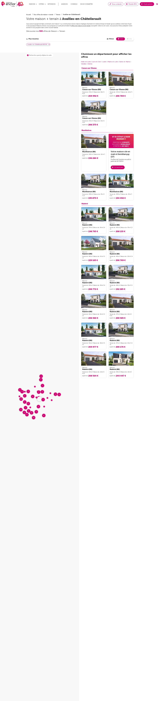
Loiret (104, 62)
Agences (64, 4)
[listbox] (32, 39)
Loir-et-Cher (96, 62)
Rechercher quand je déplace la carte (40, 55)
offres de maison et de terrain (80, 26)
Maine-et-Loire (113, 62)
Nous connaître (86, 4)
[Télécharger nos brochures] (157, 4)
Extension (51, 4)
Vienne (90, 64)
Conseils (74, 4)
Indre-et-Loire (86, 62)
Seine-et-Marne (124, 62)
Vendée (83, 64)
